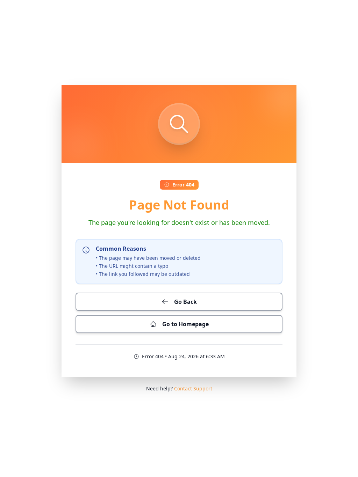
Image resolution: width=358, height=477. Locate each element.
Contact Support (193, 388)
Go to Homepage (185, 324)
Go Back (185, 302)
